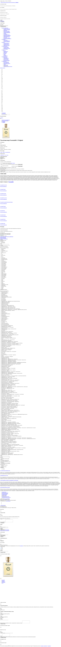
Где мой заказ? (6, 49)
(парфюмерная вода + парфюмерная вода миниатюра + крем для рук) (11, 363)
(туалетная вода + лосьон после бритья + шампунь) (8, 442)
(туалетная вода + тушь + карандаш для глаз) (7, 381)
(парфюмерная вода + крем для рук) (6, 345)
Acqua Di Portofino (3, 267)
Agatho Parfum (3, 285)
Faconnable (11, 181)
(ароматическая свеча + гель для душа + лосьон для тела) (9, 411)
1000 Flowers (3, 250)
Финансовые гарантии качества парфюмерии (6, 236)
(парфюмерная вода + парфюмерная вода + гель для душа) (9, 341)
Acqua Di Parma (3, 266)
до (0, 245)
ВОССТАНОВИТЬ (3, 535)
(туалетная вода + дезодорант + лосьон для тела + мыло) (9, 407)
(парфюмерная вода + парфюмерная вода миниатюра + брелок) (10, 451)
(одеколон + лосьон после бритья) (6, 349)
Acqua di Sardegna (3, 268)
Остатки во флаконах (7, 34)
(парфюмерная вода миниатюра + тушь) (7, 434)
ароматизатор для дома (4, 296)
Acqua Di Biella (3, 263)
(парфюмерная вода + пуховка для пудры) (7, 372)
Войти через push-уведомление (4, 530)
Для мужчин (4, 113)
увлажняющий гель (4, 329)
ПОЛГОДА (3, 582)
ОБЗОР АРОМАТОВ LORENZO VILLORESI (5, 487)
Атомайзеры (3, 39)
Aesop (2, 279)
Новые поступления (6, 45)
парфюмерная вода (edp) (4, 292)
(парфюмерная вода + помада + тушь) (6, 377)
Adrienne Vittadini (3, 275)
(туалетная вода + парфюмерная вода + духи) (7, 388)
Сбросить (1, 117)
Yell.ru (4, 54)
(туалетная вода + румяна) (5, 367)
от (0, 244)
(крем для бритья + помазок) (5, 415)
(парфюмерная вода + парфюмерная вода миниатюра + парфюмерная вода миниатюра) (13, 362)
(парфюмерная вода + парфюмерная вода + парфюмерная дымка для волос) (12, 454)
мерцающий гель (3, 315)
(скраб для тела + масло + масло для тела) (7, 331)
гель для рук (3, 322)
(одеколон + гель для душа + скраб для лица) (7, 408)
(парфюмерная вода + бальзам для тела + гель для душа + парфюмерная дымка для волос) (14, 309)
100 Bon (2, 249)
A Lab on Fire (3, 257)
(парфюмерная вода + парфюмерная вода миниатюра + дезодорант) (10, 423)
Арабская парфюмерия (7, 32)
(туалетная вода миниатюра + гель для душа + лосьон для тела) (10, 383)
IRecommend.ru (6, 51)
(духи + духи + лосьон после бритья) (6, 398)
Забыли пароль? (3, 529)
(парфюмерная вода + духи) (5, 358)
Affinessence (3, 281)
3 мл (2, 547)
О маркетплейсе (4, 61)
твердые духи (3, 311)
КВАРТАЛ (3, 581)
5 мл (2, 548)
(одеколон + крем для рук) (5, 417)
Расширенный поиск (3, 26)
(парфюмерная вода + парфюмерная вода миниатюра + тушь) (10, 429)
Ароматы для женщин (7, 28)
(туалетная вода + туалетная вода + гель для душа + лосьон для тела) (11, 344)
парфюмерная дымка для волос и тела (6, 335)
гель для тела (3, 298)
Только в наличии (3, 466)
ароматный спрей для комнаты (5, 313)
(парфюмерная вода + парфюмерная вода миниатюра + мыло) (10, 422)
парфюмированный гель (4, 318)
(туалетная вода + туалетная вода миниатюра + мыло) (9, 424)
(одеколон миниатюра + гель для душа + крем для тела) (9, 392)
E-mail (1, 549)
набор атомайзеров (4, 419)
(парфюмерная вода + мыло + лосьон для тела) (7, 339)
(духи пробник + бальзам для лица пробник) (7, 397)
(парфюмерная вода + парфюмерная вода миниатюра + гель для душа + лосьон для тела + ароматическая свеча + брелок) (18, 427)
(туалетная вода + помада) (5, 370)
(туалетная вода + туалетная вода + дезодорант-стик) (8, 418)
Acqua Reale (3, 270)
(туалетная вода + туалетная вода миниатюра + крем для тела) (10, 401)
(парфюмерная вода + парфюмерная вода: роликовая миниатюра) (10, 301)
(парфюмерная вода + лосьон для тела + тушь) (7, 306)
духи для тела (3, 330)
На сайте (5, 53)
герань (1, 152)
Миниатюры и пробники (7, 35)
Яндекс (5, 50)
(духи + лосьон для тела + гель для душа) (7, 440)
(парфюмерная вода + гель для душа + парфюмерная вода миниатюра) (11, 416)
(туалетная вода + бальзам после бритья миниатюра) (8, 406)
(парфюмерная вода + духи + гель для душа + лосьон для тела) (10, 399)
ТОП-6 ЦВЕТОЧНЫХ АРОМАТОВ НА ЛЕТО (5, 470)
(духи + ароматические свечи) (5, 413)
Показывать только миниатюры (5, 461)
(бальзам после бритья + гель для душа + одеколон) (8, 354)
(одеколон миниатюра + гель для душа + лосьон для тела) (9, 380)
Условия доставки (6, 47)
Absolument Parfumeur (4, 259)
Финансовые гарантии (7, 63)
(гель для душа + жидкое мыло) (5, 346)
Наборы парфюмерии (7, 36)
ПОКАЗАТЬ (2, 467)
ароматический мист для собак (5, 450)
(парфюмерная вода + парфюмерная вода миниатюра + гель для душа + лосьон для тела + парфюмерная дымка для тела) (18, 438)
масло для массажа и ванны (5, 324)
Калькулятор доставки (7, 48)
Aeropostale (2, 278)
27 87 (2, 254)
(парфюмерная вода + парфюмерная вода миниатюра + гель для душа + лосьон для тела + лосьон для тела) (16, 437)
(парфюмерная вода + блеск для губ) (6, 385)
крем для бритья (3, 299)
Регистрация (7, 529)
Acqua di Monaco (3, 265)
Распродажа (5, 30)
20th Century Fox (3, 252)
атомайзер (21, 545)
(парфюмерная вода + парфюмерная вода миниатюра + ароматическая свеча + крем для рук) (14, 386)
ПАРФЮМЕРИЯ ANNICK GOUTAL (4, 475)
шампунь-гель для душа (4, 304)
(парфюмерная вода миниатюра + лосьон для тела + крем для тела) (10, 371)
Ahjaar (2, 288)
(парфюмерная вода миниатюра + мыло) (7, 448)
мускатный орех (7, 152)
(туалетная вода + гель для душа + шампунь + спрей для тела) (10, 433)
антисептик (3, 353)
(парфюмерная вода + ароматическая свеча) (7, 412)
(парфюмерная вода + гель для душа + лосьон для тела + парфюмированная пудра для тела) (14, 414)
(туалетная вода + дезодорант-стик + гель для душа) (8, 351)
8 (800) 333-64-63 (7, 499)
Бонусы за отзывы (6, 59)
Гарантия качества (4, 494)
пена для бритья (3, 300)
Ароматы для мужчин (7, 29)
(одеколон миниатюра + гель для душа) (6, 382)
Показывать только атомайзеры (5, 463)
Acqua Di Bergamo (3, 262)
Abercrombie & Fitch (4, 258)
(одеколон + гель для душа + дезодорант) (7, 356)
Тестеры (5, 33)
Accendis (2, 260)
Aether (2, 280)
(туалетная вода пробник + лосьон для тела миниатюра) (9, 378)
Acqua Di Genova (3, 264)
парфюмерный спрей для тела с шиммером (7, 391)
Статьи (5, 64)
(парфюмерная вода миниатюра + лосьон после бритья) (9, 428)
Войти (1, 20)
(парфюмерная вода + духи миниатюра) (7, 453)
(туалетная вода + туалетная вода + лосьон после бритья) (9, 435)
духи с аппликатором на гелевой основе (7, 325)
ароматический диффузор (5, 323)
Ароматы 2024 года (6, 44)
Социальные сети (6, 58)
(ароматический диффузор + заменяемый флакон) (8, 439)
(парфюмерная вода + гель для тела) (6, 402)
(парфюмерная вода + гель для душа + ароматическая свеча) (9, 334)
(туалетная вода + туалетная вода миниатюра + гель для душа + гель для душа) (12, 394)
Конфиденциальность (5, 492)
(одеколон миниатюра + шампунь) (6, 365)
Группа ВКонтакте (6, 62)
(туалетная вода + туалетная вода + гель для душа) (8, 342)
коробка (2, 355)
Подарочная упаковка (7, 37)
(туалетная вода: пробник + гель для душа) (7, 327)
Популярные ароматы (7, 31)
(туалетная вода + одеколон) (5, 393)
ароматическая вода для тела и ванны (6, 337)
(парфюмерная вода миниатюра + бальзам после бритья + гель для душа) (11, 425)
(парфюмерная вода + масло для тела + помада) (8, 376)
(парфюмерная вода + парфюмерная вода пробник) (8, 360)
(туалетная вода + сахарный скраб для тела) (7, 305)
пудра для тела (3, 320)
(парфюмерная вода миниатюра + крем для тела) (8, 384)
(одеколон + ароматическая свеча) (6, 446)
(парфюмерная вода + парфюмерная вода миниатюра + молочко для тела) (11, 373)
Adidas (2, 272)
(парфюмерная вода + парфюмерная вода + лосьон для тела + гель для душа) (12, 445)
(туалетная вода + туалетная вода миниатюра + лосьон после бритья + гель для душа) (13, 447)
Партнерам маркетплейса (5, 496)
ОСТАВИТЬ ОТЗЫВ (3, 637)
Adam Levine (3, 271)
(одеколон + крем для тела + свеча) (6, 396)
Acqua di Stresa (3, 269)
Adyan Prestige (3, 276)
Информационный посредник (8, 66)
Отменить (2, 536)
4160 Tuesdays (3, 255)
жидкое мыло (3, 389)
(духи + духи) (3, 352)
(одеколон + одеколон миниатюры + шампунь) (8, 310)
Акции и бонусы (4, 56)
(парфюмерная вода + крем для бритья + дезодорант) (8, 361)
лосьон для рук (3, 314)
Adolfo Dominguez (3, 273)
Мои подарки (5, 57)
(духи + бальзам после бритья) (5, 409)
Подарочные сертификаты (7, 38)
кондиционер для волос (4, 303)
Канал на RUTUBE (3, 237)
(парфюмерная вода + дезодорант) (6, 326)
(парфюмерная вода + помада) (5, 366)
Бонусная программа (7, 60)
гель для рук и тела (4, 321)
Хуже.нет (5, 55)
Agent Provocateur (3, 286)
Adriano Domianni (3, 274)
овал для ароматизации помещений (6, 340)
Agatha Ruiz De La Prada (4, 284)
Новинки (3, 42)
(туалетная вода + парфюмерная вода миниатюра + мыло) (9, 404)
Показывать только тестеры (5, 458)
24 (1, 253)
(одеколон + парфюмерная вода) (5, 430)
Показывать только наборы (5, 460)
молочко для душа (3, 350)
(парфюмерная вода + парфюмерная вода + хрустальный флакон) (10, 308)
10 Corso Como (3, 248)
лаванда (4, 152)
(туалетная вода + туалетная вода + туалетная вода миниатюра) (10, 444)
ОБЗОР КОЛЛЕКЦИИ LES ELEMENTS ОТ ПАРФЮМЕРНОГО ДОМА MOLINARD (9, 480)
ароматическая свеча (4, 295)
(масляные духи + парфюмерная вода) (6, 387)
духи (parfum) (3, 294)
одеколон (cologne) (4, 293)
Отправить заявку (3, 552)
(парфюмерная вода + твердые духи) (6, 332)
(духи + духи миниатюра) (5, 443)
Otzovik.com (5, 52)
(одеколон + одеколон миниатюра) (6, 420)
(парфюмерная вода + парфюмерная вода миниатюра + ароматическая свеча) (12, 449)
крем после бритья (4, 319)
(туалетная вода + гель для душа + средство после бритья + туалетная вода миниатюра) (13, 375)
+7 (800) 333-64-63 (6, 2)
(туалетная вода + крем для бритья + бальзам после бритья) (9, 403)
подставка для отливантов (5, 357)
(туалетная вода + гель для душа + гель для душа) (8, 368)
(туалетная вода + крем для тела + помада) (7, 432)
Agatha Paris (3, 283)
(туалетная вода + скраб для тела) (6, 336)
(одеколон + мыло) (4, 347)
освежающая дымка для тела (5, 316)
